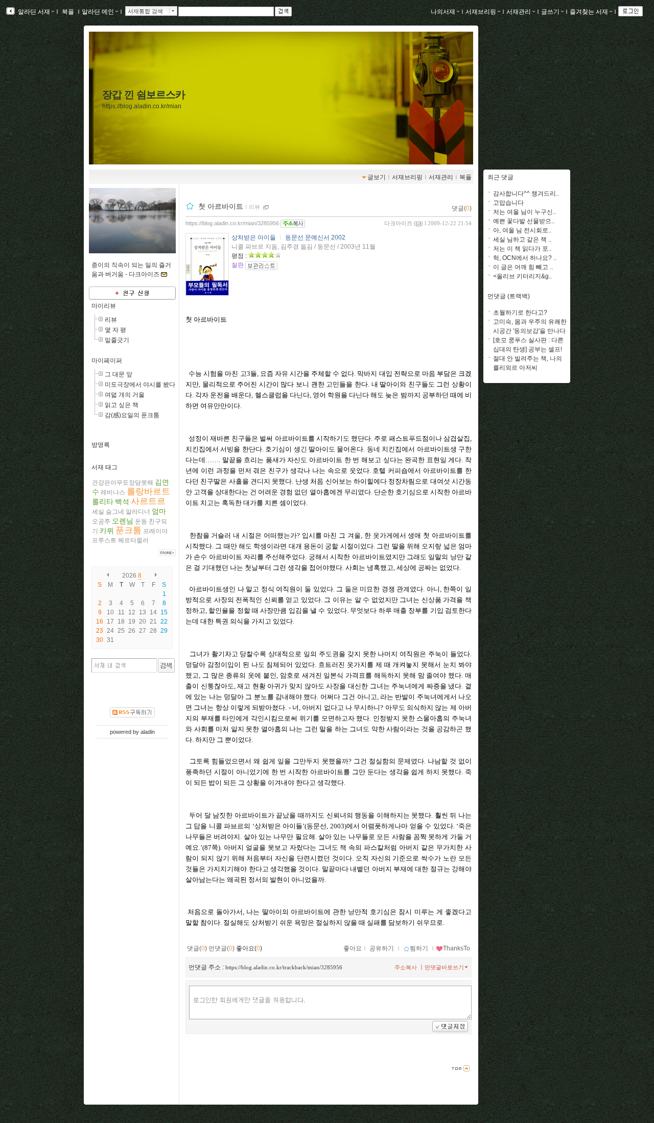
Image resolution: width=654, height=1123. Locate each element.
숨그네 (115, 511)
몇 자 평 (115, 329)
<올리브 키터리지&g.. (522, 276)
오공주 (101, 521)
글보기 (376, 177)
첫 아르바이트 (220, 206)
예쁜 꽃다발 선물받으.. (523, 221)
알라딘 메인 (98, 11)
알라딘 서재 (33, 11)
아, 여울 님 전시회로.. (522, 230)
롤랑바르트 (148, 491)
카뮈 (107, 531)
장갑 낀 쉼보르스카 (143, 94)
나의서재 (443, 11)
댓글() (462, 208)
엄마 (159, 511)
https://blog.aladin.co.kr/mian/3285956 (232, 223)
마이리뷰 (103, 305)
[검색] (166, 665)
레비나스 (113, 492)
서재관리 (518, 11)
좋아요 (352, 948)
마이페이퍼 (106, 360)
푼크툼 (128, 530)
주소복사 (405, 967)
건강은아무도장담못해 (122, 482)
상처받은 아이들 (253, 237)
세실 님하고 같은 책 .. (522, 239)
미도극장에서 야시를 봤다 (140, 384)
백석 (122, 501)
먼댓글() (221, 948)
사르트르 (148, 501)
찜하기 (419, 948)
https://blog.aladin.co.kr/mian (141, 106)
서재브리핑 (480, 11)
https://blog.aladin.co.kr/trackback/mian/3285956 (283, 967)
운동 (141, 521)
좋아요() (249, 948)
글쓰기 (550, 11)
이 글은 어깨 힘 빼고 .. (523, 267)
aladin (148, 732)
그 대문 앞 (118, 374)
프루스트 (104, 540)
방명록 (100, 444)
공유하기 (381, 948)
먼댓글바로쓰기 (444, 967)
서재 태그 (104, 467)
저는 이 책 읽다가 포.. (522, 248)
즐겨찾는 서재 (589, 11)
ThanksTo (456, 948)
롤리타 (102, 501)
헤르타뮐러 (133, 540)
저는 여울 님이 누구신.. (524, 212)
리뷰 (111, 319)
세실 (98, 511)
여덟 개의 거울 (125, 394)
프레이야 (155, 531)
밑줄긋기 (117, 340)
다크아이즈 (398, 223)
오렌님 (122, 521)
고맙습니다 (508, 202)
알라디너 (138, 511)
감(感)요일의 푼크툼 (132, 415)
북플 (68, 11)
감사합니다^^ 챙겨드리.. (526, 193)
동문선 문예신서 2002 (315, 237)
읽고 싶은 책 (121, 405)
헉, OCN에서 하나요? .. (524, 257)
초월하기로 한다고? (520, 312)
